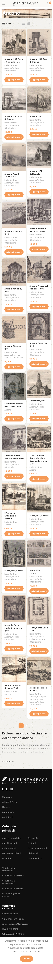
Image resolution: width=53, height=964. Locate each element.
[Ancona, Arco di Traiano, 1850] (14, 157)
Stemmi (15, 355)
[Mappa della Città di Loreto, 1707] (14, 668)
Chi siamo (7, 797)
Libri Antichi (33, 853)
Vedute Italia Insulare (12, 888)
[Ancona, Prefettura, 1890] (39, 326)
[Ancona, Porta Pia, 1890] (14, 272)
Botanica (6, 858)
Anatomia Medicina (11, 838)
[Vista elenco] (23, 23)
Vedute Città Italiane (13, 358)
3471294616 (10, 929)
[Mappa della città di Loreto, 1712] (39, 671)
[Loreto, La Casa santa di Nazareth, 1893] (14, 608)
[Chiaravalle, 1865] (39, 384)
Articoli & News (9, 802)
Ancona (7, 68)
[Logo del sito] (26, 3)
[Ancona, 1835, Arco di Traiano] (39, 42)
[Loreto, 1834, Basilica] (39, 498)
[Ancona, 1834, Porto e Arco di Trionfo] (14, 42)
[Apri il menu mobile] (4, 4)
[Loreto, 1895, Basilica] (14, 553)
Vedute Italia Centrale (13, 875)
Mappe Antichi (35, 858)
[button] (14, 79)
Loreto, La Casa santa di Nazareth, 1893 (13, 628)
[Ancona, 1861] (39, 99)
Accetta (26, 958)
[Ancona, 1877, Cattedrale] (39, 154)
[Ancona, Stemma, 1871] (14, 329)
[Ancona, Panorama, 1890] (14, 214)
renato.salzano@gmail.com (13, 924)
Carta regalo (8, 812)
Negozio (6, 807)
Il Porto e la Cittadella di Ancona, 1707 (10, 516)
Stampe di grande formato (11, 895)
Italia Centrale (11, 65)
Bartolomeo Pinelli (11, 853)
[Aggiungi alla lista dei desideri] (23, 31)
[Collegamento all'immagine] (26, 780)
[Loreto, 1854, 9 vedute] (39, 553)
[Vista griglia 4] (33, 23)
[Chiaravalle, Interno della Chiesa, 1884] (14, 386)
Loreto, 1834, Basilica (39, 515)
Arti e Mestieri (9, 848)
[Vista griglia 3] (28, 23)
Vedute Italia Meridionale (8, 869)
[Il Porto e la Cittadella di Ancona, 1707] (14, 496)
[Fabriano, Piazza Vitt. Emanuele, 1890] (14, 438)
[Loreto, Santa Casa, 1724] (39, 611)
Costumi (32, 843)
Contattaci (7, 817)
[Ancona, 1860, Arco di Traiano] (14, 99)
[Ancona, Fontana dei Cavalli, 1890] (39, 211)
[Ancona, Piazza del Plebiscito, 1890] (39, 269)
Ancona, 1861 (35, 116)
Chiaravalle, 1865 (37, 400)
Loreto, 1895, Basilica (14, 570)
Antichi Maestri (9, 843)
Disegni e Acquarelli (37, 848)
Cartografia (42, 696)
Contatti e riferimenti (8, 907)
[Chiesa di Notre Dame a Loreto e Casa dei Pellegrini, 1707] (39, 438)
